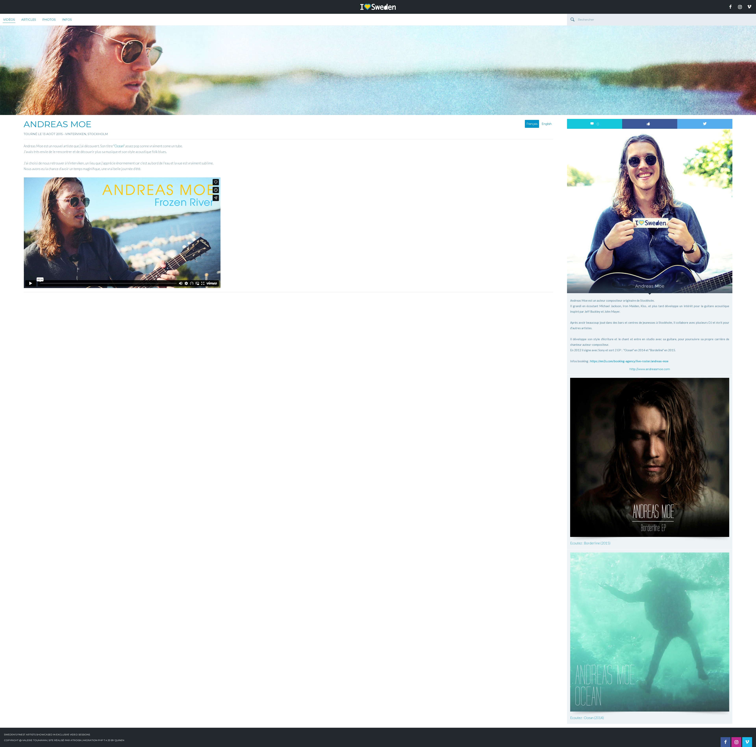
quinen (119, 740)
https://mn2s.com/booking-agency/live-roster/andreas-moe (629, 361)
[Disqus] (288, 343)
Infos (67, 19)
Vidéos (9, 19)
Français (531, 124)
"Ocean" (119, 146)
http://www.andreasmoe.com (650, 369)
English (547, 124)
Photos (49, 19)
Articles (28, 19)
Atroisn (75, 740)
